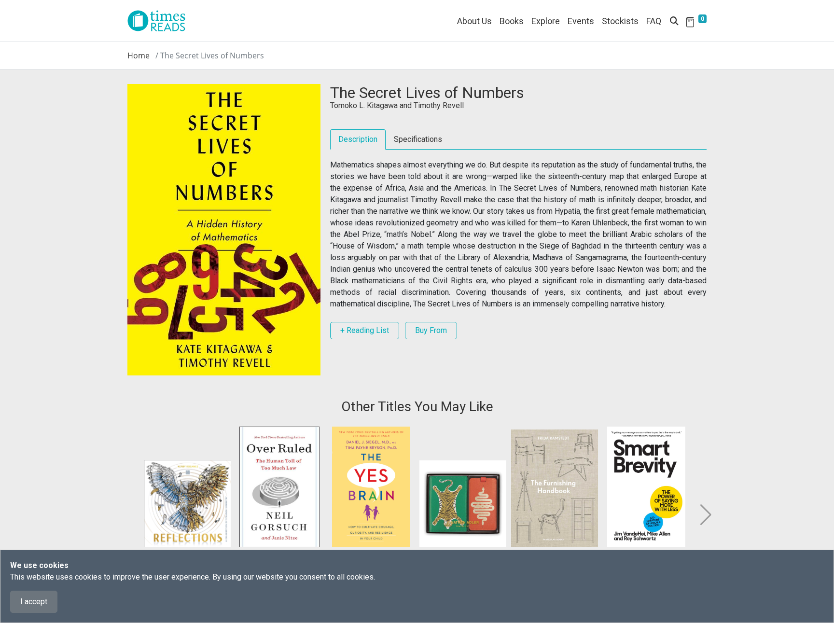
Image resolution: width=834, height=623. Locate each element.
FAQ (653, 21)
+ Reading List (364, 330)
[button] (704, 515)
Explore (545, 21)
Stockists (620, 21)
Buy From (431, 330)
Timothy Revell (439, 105)
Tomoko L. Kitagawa (364, 105)
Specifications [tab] (418, 139)
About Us (474, 21)
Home (138, 55)
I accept (33, 601)
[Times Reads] (160, 21)
